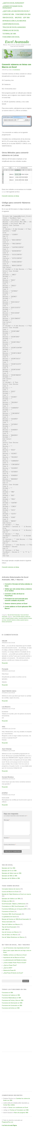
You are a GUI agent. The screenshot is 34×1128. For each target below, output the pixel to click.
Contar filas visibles (9, 1105)
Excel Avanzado (17, 42)
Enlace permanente (7, 621)
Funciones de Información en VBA (12, 1003)
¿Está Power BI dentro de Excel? (13, 973)
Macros (18, 17)
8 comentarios (16, 69)
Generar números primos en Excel (16, 603)
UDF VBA (26, 17)
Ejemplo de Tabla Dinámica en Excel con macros (16, 894)
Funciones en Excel (8, 911)
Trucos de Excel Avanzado (14, 27)
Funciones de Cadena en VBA (11, 995)
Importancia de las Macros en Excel (14, 957)
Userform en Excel (11, 24)
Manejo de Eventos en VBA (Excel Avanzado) (15, 919)
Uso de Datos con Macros (9, 934)
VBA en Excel (8, 17)
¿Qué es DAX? (7, 968)
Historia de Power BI (9, 970)
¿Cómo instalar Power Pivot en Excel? (14, 962)
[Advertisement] (17, 1032)
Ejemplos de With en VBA (9, 875)
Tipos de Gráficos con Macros (11, 924)
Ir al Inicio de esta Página (9, 1125)
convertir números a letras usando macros (17, 620)
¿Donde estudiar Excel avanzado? (13, 7)
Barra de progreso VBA (21, 1112)
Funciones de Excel (11, 37)
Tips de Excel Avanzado (14, 615)
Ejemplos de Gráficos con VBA (11, 898)
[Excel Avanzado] (17, 58)
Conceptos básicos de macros (11, 889)
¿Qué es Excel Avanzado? (13, 3)
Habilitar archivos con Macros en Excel (14, 955)
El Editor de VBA (7, 901)
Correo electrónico (10, 844)
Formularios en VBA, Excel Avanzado (13, 906)
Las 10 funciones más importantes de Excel (16, 948)
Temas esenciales (7, 921)
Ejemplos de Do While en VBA (11, 878)
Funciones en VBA (23, 14)
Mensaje (7, 820)
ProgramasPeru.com (7, 1122)
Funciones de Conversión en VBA (12, 1005)
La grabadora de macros (9, 916)
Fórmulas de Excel (11, 30)
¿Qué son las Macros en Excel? (16, 11)
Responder (5, 663)
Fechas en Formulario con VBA (19, 1110)
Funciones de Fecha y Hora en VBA (12, 1000)
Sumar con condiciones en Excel (18, 1107)
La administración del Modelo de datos (14, 960)
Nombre (6, 837)
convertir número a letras (11, 618)
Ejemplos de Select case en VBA (11, 873)
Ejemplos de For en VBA (9, 870)
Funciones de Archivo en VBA (11, 1008)
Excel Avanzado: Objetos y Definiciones (13, 903)
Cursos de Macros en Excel (10, 891)
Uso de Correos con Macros (10, 932)
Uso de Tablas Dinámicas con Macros (13, 937)
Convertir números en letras (10, 196)
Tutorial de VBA (9, 34)
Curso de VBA (8, 14)
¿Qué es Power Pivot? (10, 965)
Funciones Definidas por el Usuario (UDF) (14, 909)
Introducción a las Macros (14, 21)
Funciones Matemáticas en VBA (11, 997)
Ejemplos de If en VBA (8, 868)
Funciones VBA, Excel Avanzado (11, 914)
